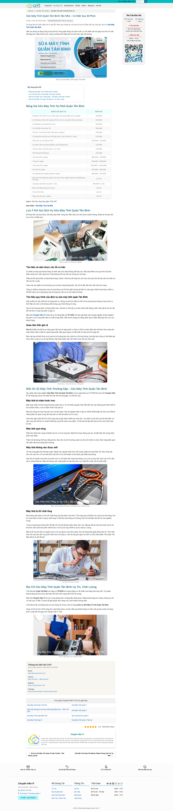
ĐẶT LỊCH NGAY (29, 798)
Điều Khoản (77, 795)
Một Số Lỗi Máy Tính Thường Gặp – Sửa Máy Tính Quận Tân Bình (49, 97)
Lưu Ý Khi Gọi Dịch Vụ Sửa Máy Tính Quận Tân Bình (45, 94)
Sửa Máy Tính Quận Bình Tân (37, 716)
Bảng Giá (91, 6)
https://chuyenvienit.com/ (36, 685)
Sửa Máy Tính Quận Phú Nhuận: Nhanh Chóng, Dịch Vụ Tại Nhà (94, 755)
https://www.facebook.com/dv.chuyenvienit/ (42, 691)
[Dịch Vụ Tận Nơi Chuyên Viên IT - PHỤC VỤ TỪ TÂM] (34, 5)
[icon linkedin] (113, 783)
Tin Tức (54, 789)
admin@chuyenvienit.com (36, 673)
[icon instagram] (116, 783)
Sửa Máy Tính (57, 6)
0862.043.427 (43, 679)
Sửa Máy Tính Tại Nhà (42, 11)
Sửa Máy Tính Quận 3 (34, 720)
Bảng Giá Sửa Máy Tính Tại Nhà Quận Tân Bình (43, 92)
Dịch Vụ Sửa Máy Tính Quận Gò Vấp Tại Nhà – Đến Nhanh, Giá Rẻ (46, 755)
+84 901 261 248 (25, 790)
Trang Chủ (48, 6)
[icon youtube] (107, 783)
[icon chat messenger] (121, 783)
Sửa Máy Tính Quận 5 (79, 710)
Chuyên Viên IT (39, 315)
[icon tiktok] (119, 783)
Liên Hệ (98, 6)
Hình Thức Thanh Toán (59, 798)
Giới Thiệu (77, 792)
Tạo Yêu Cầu (134, 25)
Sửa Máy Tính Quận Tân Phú (37, 705)
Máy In (84, 6)
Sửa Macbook (68, 6)
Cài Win (77, 6)
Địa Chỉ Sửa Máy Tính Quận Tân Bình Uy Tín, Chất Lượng (46, 99)
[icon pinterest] (110, 783)
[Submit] (145, 1)
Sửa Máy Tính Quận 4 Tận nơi (82, 720)
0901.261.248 (32, 679)
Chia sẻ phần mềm (57, 792)
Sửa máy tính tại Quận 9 (80, 716)
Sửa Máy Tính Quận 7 (79, 705)
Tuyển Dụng (78, 798)
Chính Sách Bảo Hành (58, 795)
